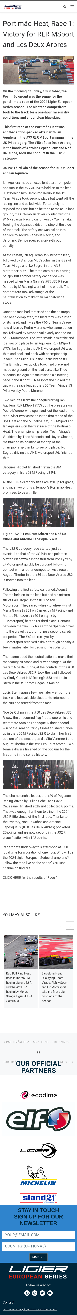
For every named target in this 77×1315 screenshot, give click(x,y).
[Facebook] (27, 1293)
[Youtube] (50, 1293)
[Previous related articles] (61, 925)
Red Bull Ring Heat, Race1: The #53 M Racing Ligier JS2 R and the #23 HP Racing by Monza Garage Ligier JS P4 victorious (19, 987)
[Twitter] (42, 1293)
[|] (13, 6)
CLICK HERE (12, 877)
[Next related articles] (70, 925)
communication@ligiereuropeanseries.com (30, 1309)
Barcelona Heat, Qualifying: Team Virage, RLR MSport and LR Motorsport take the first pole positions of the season (54, 987)
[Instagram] (34, 1293)
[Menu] (72, 6)
